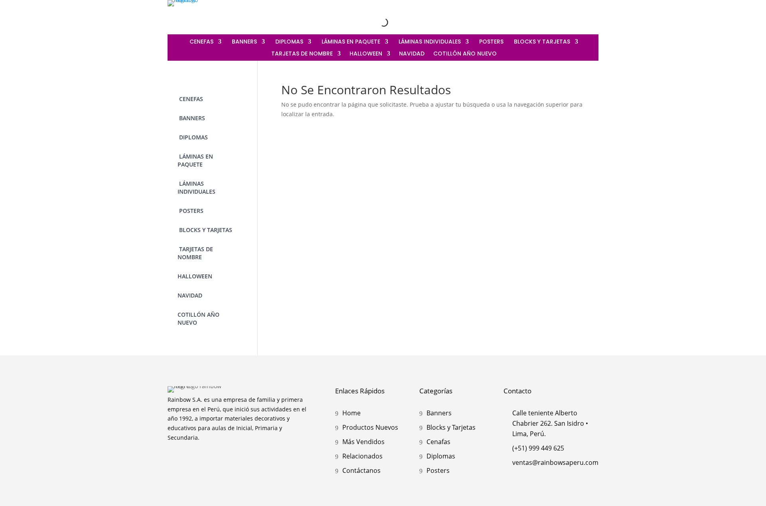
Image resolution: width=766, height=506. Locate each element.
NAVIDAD (411, 54)
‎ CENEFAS (200, 42)
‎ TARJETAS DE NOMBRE (301, 54)
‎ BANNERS (243, 42)
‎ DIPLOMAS (288, 42)
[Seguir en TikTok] (592, 15)
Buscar (371, 22)
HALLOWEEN (365, 54)
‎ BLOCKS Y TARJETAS (541, 42)
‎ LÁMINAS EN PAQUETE (350, 42)
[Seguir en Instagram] (558, 15)
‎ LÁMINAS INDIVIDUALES (429, 42)
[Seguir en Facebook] (575, 15)
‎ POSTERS (490, 42)
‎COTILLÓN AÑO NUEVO (465, 54)
